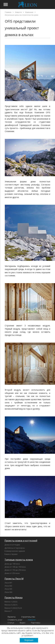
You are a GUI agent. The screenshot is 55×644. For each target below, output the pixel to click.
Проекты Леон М (14, 578)
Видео (22, 622)
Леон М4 (8, 592)
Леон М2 (8, 586)
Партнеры (35, 622)
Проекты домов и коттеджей (21, 540)
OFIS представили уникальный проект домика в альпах (22, 28)
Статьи (11, 622)
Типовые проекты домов (19, 559)
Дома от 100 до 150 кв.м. (15, 567)
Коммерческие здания (15, 551)
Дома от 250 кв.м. (12, 573)
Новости (32, 619)
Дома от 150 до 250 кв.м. (15, 570)
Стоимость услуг (15, 619)
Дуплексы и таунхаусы (15, 548)
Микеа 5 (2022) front (13, 608)
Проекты (12, 617)
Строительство (28, 617)
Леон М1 (8, 583)
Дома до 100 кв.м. (12, 564)
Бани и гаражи (11, 554)
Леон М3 (8, 589)
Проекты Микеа (13, 597)
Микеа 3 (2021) (11, 605)
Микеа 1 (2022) (11, 602)
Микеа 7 (8, 611)
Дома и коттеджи (12, 545)
